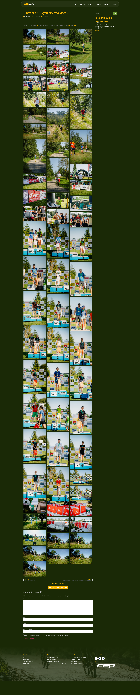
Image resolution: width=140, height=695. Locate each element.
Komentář (26, 598)
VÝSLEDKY (98, 4)
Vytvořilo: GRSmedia (113, 677)
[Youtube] (99, 658)
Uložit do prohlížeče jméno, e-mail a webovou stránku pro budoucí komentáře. (46, 635)
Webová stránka (27, 629)
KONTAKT (113, 4)
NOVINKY (82, 4)
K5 (49, 16)
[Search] (115, 13)
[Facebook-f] (96, 658)
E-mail (25, 623)
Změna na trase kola (51, 659)
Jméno (25, 617)
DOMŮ (76, 4)
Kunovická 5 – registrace (53, 661)
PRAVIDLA (106, 4)
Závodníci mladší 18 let (101, 21)
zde (37, 25)
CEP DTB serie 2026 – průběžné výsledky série (58, 663)
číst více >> (97, 30)
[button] (50, 587)
